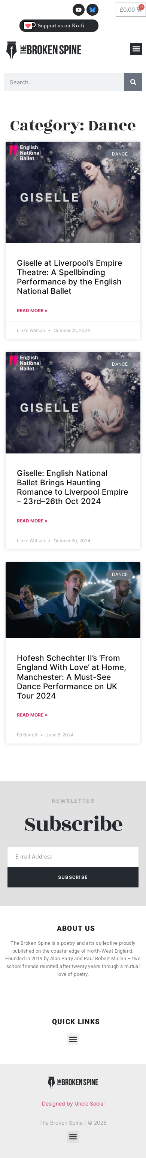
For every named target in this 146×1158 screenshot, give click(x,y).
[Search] (133, 82)
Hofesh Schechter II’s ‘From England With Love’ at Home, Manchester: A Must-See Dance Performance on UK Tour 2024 (71, 676)
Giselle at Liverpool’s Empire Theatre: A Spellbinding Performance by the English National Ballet (69, 277)
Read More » (32, 310)
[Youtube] (79, 10)
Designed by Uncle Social (73, 1103)
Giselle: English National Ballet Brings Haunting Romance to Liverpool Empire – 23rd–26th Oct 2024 (72, 487)
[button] (136, 49)
